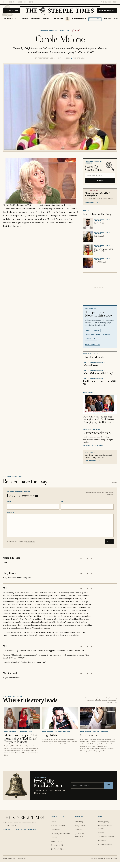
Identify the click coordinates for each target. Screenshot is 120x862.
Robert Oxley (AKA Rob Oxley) (98, 373)
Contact (54, 837)
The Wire (107, 19)
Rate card (78, 830)
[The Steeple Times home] (60, 10)
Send (109, 541)
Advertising (79, 822)
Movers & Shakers (11, 19)
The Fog (25, 19)
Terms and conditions (106, 836)
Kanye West (99, 222)
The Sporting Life (79, 19)
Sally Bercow (88, 735)
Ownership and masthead (60, 834)
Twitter (30, 205)
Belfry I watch (80, 826)
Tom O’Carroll (100, 262)
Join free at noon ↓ (92, 460)
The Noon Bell (20, 829)
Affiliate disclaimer (105, 844)
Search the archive (57, 845)
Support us (33, 829)
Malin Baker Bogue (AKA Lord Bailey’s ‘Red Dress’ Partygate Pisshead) (20, 738)
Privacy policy (103, 822)
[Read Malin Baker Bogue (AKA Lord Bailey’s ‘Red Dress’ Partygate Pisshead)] (22, 718)
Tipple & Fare (58, 19)
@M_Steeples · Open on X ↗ (93, 445)
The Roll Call (95, 19)
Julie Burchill (99, 236)
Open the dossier (92, 344)
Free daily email (11, 10)
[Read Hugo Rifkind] (60, 718)
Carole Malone (37, 223)
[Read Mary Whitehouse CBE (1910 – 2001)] (88, 250)
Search (100, 180)
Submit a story (56, 841)
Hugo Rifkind (50, 735)
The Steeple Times (45, 58)
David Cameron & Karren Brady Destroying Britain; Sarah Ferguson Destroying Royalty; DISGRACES (99, 419)
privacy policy (30, 541)
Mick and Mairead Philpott (50, 219)
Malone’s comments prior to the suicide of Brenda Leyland (36, 212)
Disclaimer (102, 840)
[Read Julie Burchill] (88, 236)
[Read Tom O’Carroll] (88, 263)
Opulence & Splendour (40, 19)
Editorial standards (58, 826)
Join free (108, 785)
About (53, 822)
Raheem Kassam (91, 365)
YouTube (6, 829)
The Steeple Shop (57, 849)
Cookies (101, 832)
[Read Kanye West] (88, 223)
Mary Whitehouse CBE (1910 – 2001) (103, 250)
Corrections (55, 830)
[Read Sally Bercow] (98, 718)
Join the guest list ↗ (92, 202)
